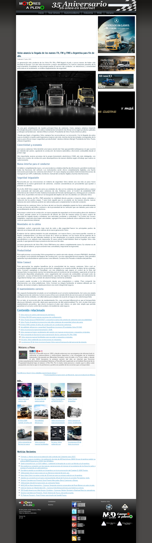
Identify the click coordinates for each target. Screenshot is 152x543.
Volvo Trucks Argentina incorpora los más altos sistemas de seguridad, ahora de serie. (51, 322)
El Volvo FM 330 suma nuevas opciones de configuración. (41, 317)
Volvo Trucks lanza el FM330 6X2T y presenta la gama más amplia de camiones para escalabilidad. (56, 320)
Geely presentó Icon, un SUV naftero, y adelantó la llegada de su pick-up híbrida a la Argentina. (55, 463)
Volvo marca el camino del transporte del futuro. (37, 315)
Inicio (41, 13)
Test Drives (54, 13)
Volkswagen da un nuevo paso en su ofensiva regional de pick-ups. (45, 473)
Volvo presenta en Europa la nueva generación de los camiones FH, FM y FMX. (48, 335)
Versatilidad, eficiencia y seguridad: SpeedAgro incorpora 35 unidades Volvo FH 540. (51, 327)
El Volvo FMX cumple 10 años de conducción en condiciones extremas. (45, 325)
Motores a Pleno (26, 347)
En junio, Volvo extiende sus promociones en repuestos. (41, 340)
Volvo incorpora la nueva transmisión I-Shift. (36, 330)
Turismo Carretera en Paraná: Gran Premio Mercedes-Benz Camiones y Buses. (49, 480)
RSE (99, 13)
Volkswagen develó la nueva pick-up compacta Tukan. (40, 483)
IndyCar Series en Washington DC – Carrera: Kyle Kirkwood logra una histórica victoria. (52, 488)
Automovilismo (71, 13)
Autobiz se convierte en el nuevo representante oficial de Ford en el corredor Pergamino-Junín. (55, 478)
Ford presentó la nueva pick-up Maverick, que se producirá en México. (70, 375)
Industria (88, 13)
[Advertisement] (56, 33)
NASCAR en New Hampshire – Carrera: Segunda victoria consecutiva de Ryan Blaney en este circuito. (58, 485)
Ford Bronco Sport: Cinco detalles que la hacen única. (36, 373)
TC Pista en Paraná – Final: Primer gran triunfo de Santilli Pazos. (44, 495)
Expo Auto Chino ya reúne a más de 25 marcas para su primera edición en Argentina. (51, 475)
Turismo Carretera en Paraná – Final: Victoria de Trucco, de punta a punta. (47, 493)
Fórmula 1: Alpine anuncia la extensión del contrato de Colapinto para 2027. (48, 457)
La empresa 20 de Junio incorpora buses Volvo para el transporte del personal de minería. (54, 342)
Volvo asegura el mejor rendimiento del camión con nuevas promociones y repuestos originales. (55, 332)
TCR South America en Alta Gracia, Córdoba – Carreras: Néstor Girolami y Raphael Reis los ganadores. (58, 490)
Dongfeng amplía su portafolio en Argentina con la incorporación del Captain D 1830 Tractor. (54, 470)
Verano (110, 13)
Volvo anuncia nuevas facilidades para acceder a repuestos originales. (47, 337)
